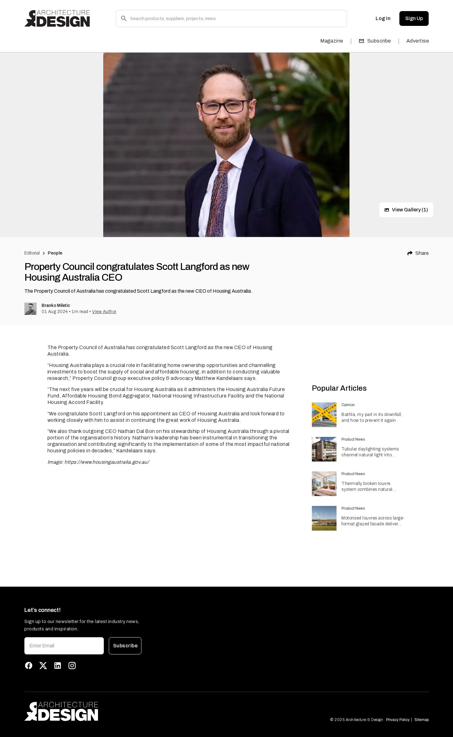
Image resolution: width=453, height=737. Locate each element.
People (55, 253)
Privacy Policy (398, 720)
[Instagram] (72, 665)
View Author (104, 311)
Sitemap (421, 720)
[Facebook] (28, 665)
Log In (383, 18)
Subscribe (379, 40)
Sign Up (414, 18)
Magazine (331, 40)
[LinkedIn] (57, 665)
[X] (43, 665)
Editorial (32, 253)
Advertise (417, 40)
